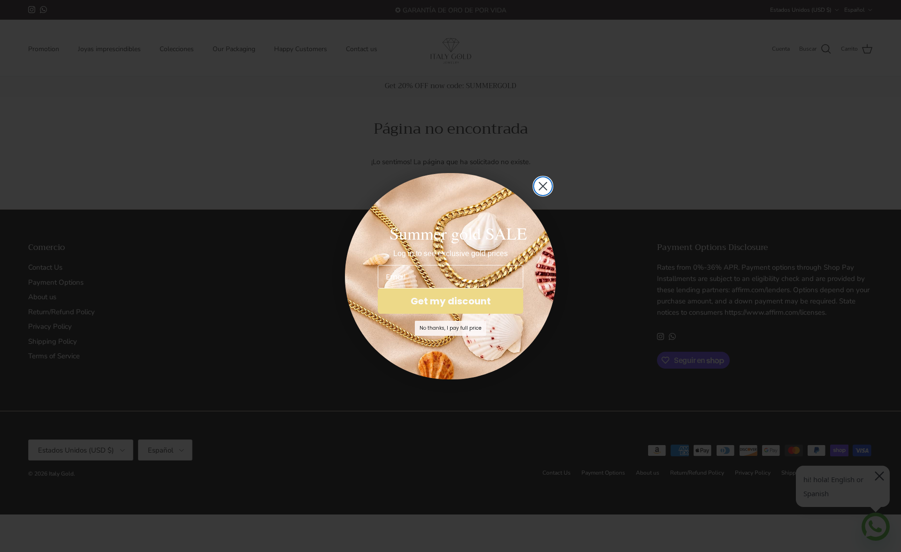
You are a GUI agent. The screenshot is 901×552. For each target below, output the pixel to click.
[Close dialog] (543, 186)
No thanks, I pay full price (450, 328)
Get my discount (451, 301)
